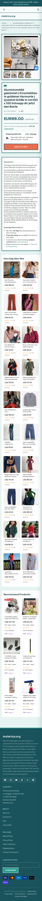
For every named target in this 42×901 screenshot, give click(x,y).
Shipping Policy (8, 848)
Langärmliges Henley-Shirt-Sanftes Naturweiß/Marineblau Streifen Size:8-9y (30, 411)
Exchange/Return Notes (13, 228)
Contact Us (7, 817)
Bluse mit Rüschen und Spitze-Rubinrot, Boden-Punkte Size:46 (30, 346)
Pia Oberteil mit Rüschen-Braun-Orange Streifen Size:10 (10, 346)
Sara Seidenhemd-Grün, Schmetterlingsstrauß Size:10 (11, 411)
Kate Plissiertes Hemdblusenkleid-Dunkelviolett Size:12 (29, 476)
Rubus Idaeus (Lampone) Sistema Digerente (11, 697)
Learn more (9, 129)
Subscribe (10, 870)
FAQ (4, 821)
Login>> (11, 633)
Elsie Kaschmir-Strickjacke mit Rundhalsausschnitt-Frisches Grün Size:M (29, 508)
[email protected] (22, 242)
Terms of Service (9, 844)
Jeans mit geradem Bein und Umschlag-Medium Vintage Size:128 (29, 443)
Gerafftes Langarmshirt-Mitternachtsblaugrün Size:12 (11, 443)
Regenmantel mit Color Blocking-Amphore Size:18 (12, 476)
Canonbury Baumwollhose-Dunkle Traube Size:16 (12, 573)
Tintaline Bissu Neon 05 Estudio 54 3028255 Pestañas (29, 657)
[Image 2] (14, 74)
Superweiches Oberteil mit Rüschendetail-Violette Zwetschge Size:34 (30, 314)
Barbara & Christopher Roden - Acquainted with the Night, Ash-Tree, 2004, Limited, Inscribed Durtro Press (30, 618)
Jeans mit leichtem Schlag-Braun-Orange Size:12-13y (12, 314)
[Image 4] (28, 74)
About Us (6, 813)
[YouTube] (16, 780)
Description (8, 162)
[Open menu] (4, 9)
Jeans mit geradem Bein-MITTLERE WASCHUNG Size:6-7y (11, 508)
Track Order (7, 825)
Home (4, 23)
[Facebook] (5, 780)
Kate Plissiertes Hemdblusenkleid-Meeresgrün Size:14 (11, 281)
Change (33, 134)
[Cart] (38, 9)
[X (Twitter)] (27, 780)
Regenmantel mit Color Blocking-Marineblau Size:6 (12, 378)
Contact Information (11, 852)
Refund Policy (8, 836)
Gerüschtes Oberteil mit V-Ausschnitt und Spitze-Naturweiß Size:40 (29, 281)
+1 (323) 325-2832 (10, 797)
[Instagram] (10, 780)
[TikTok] (22, 780)
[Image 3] (21, 74)
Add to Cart (21, 147)
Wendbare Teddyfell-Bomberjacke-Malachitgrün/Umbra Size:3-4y (11, 541)
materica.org (8, 16)
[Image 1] (7, 74)
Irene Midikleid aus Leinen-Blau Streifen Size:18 (29, 573)
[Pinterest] (33, 780)
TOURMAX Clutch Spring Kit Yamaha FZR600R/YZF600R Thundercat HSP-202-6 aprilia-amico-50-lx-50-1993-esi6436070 (12, 657)
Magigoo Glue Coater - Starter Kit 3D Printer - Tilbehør (30, 697)
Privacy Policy (8, 840)
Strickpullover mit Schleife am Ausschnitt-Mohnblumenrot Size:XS (28, 541)
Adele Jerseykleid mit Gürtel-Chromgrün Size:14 (29, 378)
